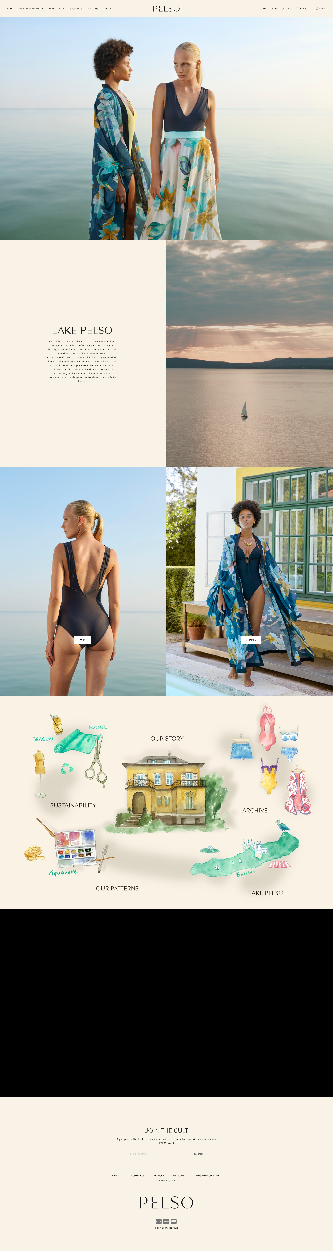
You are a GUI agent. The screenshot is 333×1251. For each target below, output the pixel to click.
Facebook (158, 1175)
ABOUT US (92, 8)
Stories (108, 8)
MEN (51, 8)
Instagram (178, 1175)
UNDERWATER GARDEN (31, 8)
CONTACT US (138, 1175)
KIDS (62, 8)
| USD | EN (277, 8)
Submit (198, 1153)
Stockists (76, 8)
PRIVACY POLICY (166, 1180)
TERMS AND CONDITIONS (207, 1175)
